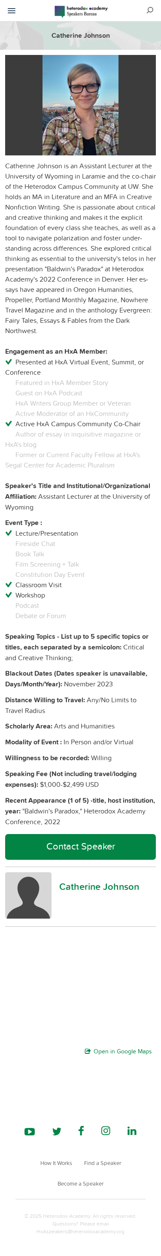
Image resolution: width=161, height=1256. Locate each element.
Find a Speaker (102, 1163)
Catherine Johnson (99, 886)
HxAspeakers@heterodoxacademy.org (80, 1231)
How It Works (56, 1163)
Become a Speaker (80, 1183)
